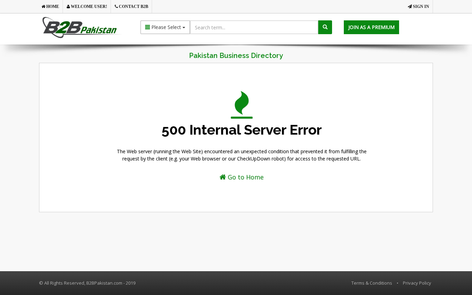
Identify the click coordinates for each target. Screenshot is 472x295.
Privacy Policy (417, 283)
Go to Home (245, 177)
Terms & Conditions (371, 283)
